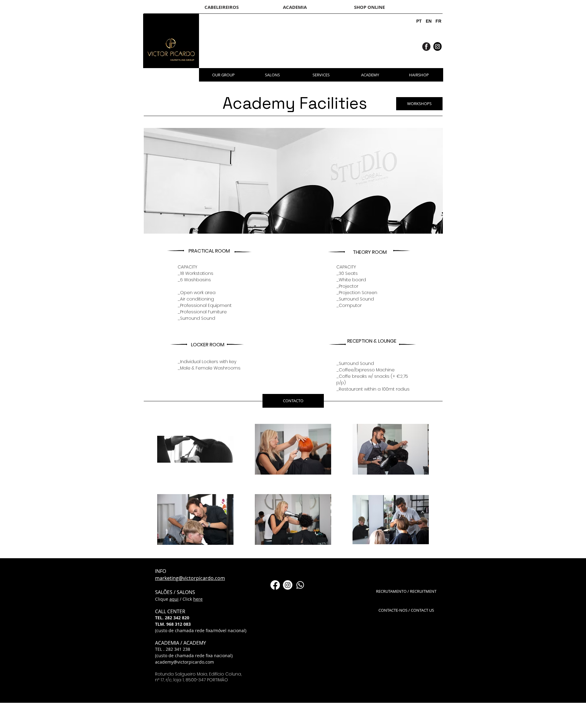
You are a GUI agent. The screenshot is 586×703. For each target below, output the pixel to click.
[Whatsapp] (300, 585)
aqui (174, 599)
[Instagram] (287, 585)
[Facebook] (275, 585)
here (198, 599)
